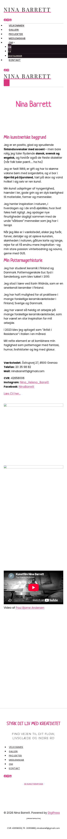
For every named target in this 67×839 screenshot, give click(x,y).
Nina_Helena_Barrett (34, 382)
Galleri (14, 29)
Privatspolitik (33, 818)
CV (9, 51)
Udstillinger (15, 56)
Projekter (16, 34)
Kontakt (15, 60)
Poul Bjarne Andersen (30, 608)
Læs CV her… (12, 393)
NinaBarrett (26, 387)
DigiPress (54, 813)
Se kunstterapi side (33, 784)
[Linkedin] (10, 20)
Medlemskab (17, 38)
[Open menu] (7, 82)
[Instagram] (7, 20)
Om (9, 47)
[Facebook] (5, 20)
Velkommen (16, 25)
